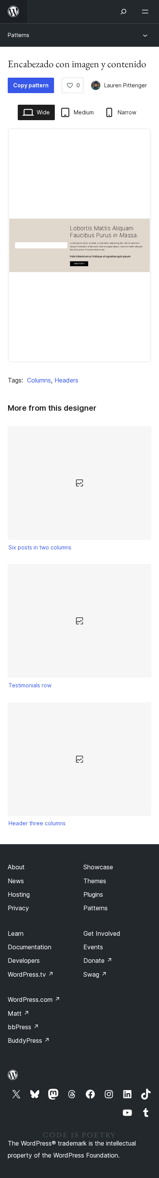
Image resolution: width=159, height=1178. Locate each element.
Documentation (29, 947)
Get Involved (101, 933)
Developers (24, 960)
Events (93, 947)
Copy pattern (31, 85)
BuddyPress (29, 1040)
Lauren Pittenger (125, 85)
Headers (66, 380)
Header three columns (37, 823)
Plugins (93, 894)
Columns (39, 380)
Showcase (98, 867)
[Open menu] (146, 11)
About (16, 867)
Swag (95, 974)
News (16, 881)
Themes (94, 881)
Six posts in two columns (39, 547)
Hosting (19, 894)
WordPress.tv (31, 974)
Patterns (18, 35)
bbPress (23, 1027)
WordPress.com (34, 999)
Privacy (18, 908)
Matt (18, 1013)
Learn (16, 933)
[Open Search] (123, 11)
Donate (97, 960)
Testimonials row (29, 685)
